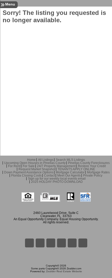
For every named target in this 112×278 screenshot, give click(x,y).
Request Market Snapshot (36, 169)
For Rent (14, 166)
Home (31, 159)
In (72, 243)
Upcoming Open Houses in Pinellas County (35, 162)
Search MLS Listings (70, 159)
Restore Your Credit (92, 166)
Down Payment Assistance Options (28, 172)
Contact (49, 175)
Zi (61, 243)
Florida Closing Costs (26, 175)
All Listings (45, 159)
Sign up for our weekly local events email (57, 178)
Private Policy (92, 175)
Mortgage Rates (98, 172)
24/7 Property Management (56, 166)
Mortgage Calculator (70, 172)
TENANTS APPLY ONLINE (76, 169)
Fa (29, 243)
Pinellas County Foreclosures (89, 162)
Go (50, 243)
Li (40, 243)
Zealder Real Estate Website (64, 271)
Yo (82, 243)
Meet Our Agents (69, 175)
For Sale (29, 166)
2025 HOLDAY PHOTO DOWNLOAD (57, 181)
